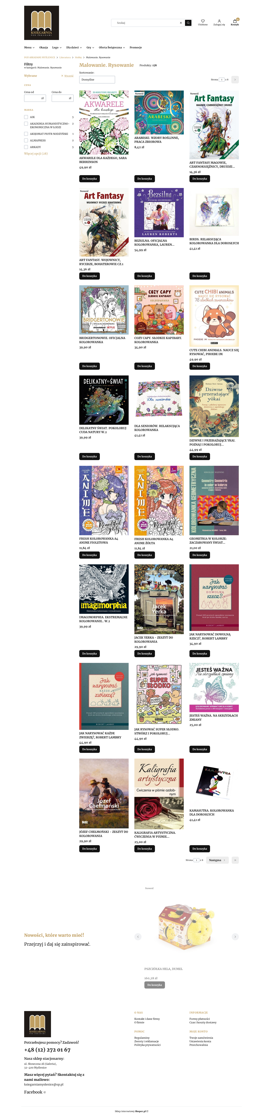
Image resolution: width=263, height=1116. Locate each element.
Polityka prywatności (147, 1045)
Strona (214, 79)
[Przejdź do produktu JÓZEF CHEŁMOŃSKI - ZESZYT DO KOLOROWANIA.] (104, 793)
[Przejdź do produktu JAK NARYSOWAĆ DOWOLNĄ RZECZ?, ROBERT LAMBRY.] (214, 597)
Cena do (57, 92)
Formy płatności (199, 1018)
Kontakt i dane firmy (147, 1018)
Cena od (29, 92)
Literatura (65, 57)
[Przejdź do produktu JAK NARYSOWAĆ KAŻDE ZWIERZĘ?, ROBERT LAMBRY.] (104, 696)
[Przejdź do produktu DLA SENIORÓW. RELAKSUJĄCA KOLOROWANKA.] (159, 399)
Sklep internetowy (130, 1111)
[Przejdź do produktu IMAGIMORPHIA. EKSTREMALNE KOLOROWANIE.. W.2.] (104, 589)
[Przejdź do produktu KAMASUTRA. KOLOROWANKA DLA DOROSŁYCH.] (214, 783)
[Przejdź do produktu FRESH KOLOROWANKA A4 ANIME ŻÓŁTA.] (159, 501)
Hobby (78, 57)
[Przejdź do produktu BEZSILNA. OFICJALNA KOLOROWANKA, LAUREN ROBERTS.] (159, 212)
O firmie (139, 1022)
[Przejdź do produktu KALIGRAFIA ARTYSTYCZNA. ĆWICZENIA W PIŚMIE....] (159, 794)
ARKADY (35, 147)
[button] (188, 23)
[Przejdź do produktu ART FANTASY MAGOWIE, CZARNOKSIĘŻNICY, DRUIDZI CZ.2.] (214, 125)
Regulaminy (142, 1037)
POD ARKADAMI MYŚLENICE (39, 57)
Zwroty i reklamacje (146, 1041)
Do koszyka (89, 178)
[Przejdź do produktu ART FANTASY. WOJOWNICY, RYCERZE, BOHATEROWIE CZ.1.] (104, 222)
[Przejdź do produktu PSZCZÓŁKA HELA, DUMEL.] (186, 925)
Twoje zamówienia (201, 1037)
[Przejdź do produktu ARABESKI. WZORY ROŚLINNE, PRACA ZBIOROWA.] (159, 112)
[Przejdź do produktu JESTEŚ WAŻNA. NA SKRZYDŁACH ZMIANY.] (214, 687)
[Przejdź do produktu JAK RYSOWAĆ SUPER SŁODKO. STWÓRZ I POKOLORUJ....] (159, 694)
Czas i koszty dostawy (202, 1022)
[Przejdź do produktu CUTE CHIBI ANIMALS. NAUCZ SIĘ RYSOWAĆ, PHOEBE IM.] (214, 316)
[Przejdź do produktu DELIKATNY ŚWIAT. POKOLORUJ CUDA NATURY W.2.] (104, 400)
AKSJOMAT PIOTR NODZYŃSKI (49, 134)
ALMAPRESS (38, 140)
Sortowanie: (86, 72)
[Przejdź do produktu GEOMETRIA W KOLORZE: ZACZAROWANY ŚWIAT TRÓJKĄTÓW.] (214, 500)
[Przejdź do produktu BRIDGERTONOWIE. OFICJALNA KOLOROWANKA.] (104, 310)
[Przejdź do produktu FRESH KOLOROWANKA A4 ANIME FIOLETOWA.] (104, 500)
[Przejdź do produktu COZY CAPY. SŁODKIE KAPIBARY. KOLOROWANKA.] (159, 310)
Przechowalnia (198, 1045)
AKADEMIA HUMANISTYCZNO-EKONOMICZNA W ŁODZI (50, 125)
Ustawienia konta (200, 1041)
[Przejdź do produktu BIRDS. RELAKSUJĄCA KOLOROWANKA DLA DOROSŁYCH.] (214, 212)
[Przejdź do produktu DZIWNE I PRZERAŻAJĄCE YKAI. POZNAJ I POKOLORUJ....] (214, 406)
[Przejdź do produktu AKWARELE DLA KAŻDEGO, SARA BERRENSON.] (104, 122)
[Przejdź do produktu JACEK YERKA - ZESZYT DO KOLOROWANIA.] (159, 599)
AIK (32, 117)
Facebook (33, 1092)
